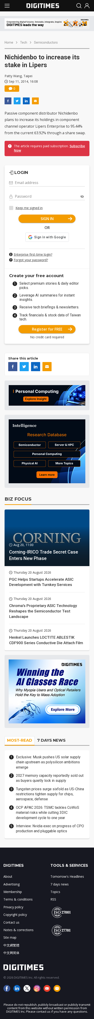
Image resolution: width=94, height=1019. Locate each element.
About (7, 876)
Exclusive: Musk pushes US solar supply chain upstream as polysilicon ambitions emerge (48, 762)
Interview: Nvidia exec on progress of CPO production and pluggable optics (50, 828)
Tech (23, 42)
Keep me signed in (29, 208)
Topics (55, 892)
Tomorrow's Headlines (67, 876)
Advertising (11, 884)
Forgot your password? (31, 260)
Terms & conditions (18, 899)
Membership (12, 892)
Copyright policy (15, 914)
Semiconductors (46, 42)
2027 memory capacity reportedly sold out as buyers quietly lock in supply (50, 778)
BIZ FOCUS (18, 499)
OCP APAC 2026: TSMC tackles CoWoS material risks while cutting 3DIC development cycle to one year (47, 812)
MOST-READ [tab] (19, 740)
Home (9, 42)
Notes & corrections (18, 930)
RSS (53, 899)
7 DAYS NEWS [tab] (51, 740)
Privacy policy (13, 907)
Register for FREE (47, 329)
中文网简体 (11, 953)
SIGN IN (47, 218)
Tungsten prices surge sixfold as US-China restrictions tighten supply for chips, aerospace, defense (50, 794)
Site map (9, 937)
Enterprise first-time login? (33, 254)
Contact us (11, 922)
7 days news (59, 884)
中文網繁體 (11, 945)
